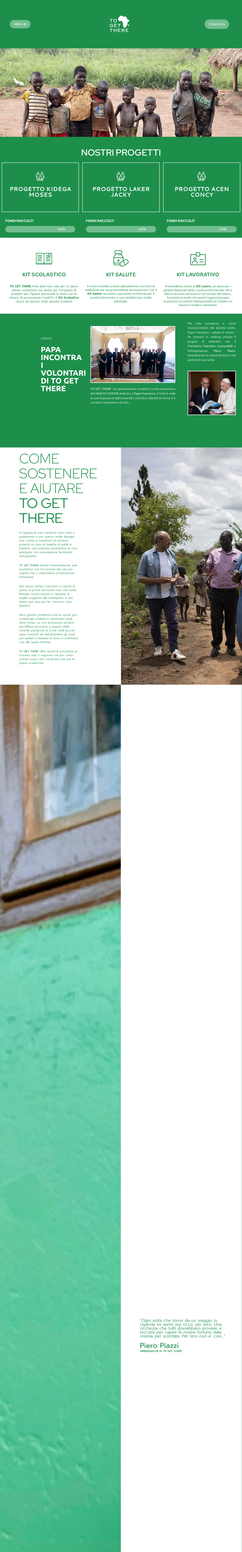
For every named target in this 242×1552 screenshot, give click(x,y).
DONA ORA (217, 24)
